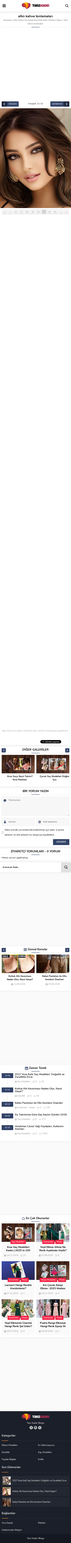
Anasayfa (7, 20)
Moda (32, 1108)
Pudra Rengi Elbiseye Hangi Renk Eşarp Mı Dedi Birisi (53, 1326)
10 (27, 212)
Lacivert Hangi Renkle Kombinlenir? (18, 1287)
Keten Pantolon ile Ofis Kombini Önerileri (20, 978)
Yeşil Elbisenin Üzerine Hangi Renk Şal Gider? (18, 1325)
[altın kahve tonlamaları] (35, 158)
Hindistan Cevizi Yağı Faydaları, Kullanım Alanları (39, 1127)
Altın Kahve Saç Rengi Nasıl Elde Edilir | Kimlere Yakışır (38, 20)
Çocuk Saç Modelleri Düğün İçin (20, 778)
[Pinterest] (39, 1427)
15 (55, 212)
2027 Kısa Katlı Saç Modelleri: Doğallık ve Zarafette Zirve (39, 1075)
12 (38, 212)
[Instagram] (35, 1427)
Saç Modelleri (24, 1082)
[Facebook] (31, 1427)
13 (44, 212)
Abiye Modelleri (48, 1280)
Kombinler (22, 1108)
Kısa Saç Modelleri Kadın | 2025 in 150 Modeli (18, 1250)
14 (50, 212)
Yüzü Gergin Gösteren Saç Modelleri (54, 778)
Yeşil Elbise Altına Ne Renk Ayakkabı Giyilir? (53, 1249)
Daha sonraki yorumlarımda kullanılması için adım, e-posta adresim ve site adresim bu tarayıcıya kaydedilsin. (34, 832)
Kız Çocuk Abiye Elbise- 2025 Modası (52, 1287)
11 (33, 212)
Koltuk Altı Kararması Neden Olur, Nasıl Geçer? (38, 1090)
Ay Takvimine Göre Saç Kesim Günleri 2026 (54, 978)
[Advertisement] (35, 64)
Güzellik (21, 1096)
